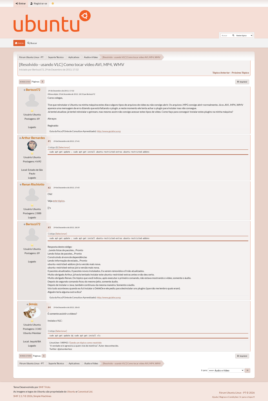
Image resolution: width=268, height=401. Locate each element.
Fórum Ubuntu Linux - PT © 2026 (237, 392)
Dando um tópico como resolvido (85, 342)
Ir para (204, 370)
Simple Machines (42, 395)
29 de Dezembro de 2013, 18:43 (67, 307)
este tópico (59, 200)
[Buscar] (233, 35)
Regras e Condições (228, 397)
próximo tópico (240, 72)
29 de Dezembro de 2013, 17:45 (67, 188)
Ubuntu (71, 391)
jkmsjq (33, 304)
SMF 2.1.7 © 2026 (22, 395)
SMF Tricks (44, 386)
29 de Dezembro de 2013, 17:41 (67, 141)
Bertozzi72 (33, 89)
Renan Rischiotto (33, 184)
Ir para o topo (25, 356)
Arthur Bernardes (33, 138)
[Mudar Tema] (52, 3)
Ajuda (215, 397)
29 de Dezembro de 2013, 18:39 (67, 227)
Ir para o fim (25, 82)
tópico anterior (221, 72)
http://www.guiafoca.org (109, 131)
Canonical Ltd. (85, 391)
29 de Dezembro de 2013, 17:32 (61, 91)
